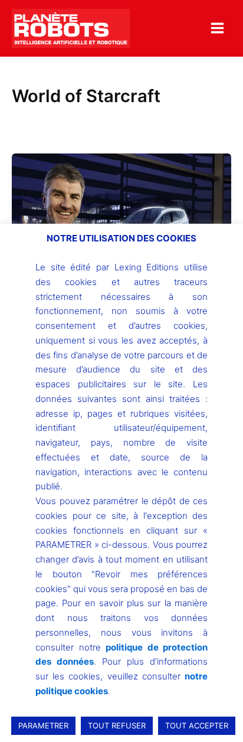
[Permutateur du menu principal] (217, 28)
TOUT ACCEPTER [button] (196, 725)
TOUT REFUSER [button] (117, 725)
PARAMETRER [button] (43, 725)
